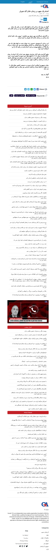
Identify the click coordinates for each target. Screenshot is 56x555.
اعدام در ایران (19, 95)
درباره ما (26, 538)
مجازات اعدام (31, 95)
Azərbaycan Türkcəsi (42, 1)
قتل (11, 95)
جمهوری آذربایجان (44, 546)
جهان (47, 535)
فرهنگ (47, 540)
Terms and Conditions (21, 543)
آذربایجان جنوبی (45, 532)
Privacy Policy (24, 541)
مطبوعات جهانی (45, 538)
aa (42, 19)
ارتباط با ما (25, 535)
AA (45, 19)
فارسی (30, 1)
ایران (47, 549)
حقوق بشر (46, 543)
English (23, 1)
